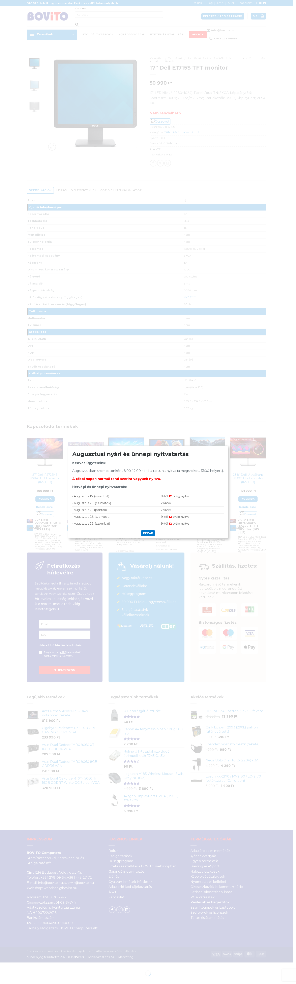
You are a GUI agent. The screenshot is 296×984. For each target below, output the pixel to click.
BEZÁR (148, 533)
